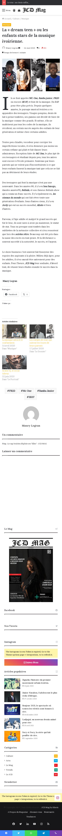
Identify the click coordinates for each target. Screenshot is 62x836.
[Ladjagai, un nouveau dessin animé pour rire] (12, 723)
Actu (8, 760)
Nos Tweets (10, 626)
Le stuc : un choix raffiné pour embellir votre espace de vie (33, 2)
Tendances (31, 816)
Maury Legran (12, 48)
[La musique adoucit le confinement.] (14, 331)
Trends (9, 770)
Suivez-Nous (32, 662)
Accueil (7, 18)
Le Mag (9, 765)
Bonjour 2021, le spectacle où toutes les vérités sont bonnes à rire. (37, 708)
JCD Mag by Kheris (49, 807)
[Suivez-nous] (57, 797)
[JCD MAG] (34, 10)
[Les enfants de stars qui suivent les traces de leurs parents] (42, 331)
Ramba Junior (46, 390)
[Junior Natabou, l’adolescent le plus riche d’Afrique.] (12, 696)
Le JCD (9, 774)
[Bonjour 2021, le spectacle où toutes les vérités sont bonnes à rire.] (12, 709)
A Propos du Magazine (18, 812)
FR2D (12, 390)
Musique (25, 18)
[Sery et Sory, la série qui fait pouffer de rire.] (12, 736)
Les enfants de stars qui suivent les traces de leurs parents (41, 343)
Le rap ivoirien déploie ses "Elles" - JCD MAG (27, 443)
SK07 (31, 397)
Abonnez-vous (36, 812)
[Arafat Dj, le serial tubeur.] (14, 362)
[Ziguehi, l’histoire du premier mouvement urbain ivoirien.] (12, 683)
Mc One (27, 390)
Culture (16, 18)
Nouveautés (49, 812)
